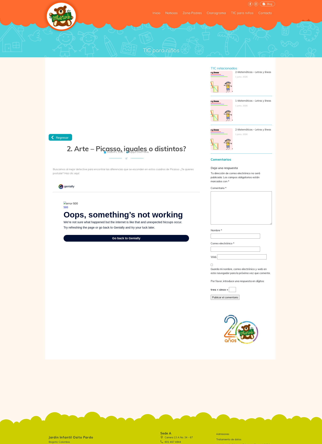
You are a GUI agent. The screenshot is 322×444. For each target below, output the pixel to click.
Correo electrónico (222, 243)
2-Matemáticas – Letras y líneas (253, 72)
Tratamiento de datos (228, 439)
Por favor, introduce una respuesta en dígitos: (237, 281)
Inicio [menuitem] (156, 13)
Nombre (216, 230)
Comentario (218, 188)
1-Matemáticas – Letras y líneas (253, 100)
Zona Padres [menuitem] (192, 13)
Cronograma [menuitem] (216, 13)
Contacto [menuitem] (265, 13)
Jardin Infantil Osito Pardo (71, 437)
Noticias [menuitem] (171, 13)
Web (214, 257)
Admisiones (222, 434)
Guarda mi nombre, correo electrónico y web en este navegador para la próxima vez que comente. (241, 271)
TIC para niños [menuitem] (242, 13)
